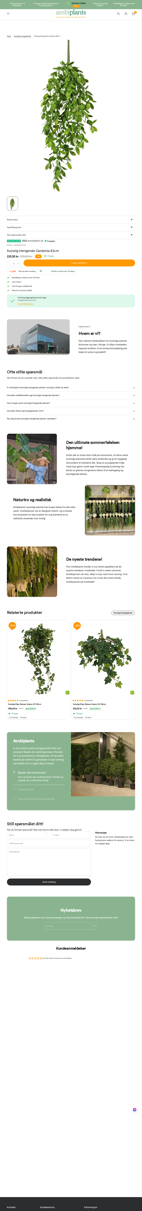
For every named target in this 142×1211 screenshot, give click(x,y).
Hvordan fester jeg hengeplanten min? (25, 411)
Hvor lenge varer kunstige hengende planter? (28, 403)
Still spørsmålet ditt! (16, 235)
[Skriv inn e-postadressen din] (94, 926)
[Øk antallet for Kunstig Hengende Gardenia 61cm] (18, 264)
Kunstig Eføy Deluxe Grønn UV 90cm (24, 704)
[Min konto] (126, 14)
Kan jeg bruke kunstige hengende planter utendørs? (31, 418)
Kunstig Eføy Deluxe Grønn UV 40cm (89, 704)
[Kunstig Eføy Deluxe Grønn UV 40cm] (103, 659)
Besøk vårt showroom (32, 772)
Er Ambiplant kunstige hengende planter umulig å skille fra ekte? (38, 387)
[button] (134, 1110)
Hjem (9, 36)
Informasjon (90, 1207)
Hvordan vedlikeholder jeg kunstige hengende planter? (33, 395)
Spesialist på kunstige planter (36, 798)
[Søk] (118, 14)
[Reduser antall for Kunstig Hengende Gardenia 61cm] (9, 264)
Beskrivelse (12, 219)
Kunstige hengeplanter (22, 36)
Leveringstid (26, 789)
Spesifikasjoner (14, 227)
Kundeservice (47, 1207)
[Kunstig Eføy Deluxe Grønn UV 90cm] (38, 659)
